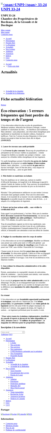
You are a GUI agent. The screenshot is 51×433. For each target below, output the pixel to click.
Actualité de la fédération (15, 93)
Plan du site (10, 428)
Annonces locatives (17, 396)
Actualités (9, 362)
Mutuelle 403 (15, 386)
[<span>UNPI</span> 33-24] (24, 5)
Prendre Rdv (10, 358)
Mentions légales (12, 426)
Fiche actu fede (13, 66)
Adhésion (4, 334)
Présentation (10, 341)
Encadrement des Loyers (19, 373)
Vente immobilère (17, 392)
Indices (8, 401)
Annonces (9, 390)
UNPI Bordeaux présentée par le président (26, 351)
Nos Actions (10, 369)
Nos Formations (16, 354)
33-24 (10, 9)
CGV (8, 405)
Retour (3, 105)
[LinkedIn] (21, 414)
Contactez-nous (7, 34)
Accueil (9, 64)
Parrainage (14, 381)
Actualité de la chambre (14, 91)
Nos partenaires (16, 349)
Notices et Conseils (17, 399)
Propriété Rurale (16, 356)
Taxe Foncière (15, 371)
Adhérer (13, 379)
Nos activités (15, 345)
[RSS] (29, 414)
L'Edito (13, 343)
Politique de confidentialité (16, 430)
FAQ (10, 334)
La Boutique (10, 360)
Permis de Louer (16, 375)
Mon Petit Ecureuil (17, 388)
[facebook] (5, 414)
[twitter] (13, 414)
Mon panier (5, 32)
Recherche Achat (16, 394)
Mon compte (5, 30)
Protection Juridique (17, 384)
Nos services (15, 347)
